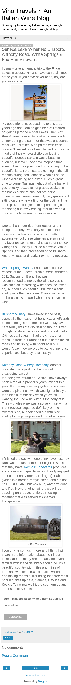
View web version (35, 674)
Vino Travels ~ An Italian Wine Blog (26, 14)
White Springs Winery (17, 268)
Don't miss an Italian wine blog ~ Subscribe (33, 598)
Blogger (42, 681)
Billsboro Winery (13, 314)
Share (8, 637)
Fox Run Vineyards (38, 467)
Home (36, 668)
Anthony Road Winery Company (25, 365)
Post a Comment (15, 655)
